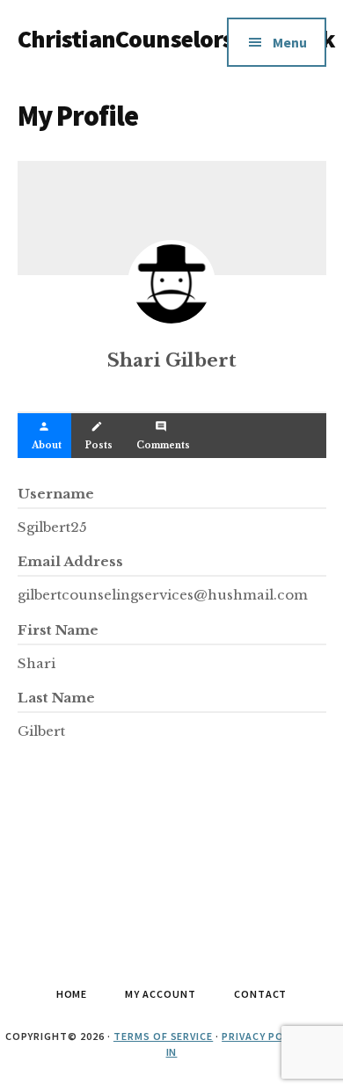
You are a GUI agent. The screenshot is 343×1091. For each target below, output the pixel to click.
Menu (290, 42)
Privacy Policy (264, 1036)
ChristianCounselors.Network (176, 39)
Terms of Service (163, 1036)
